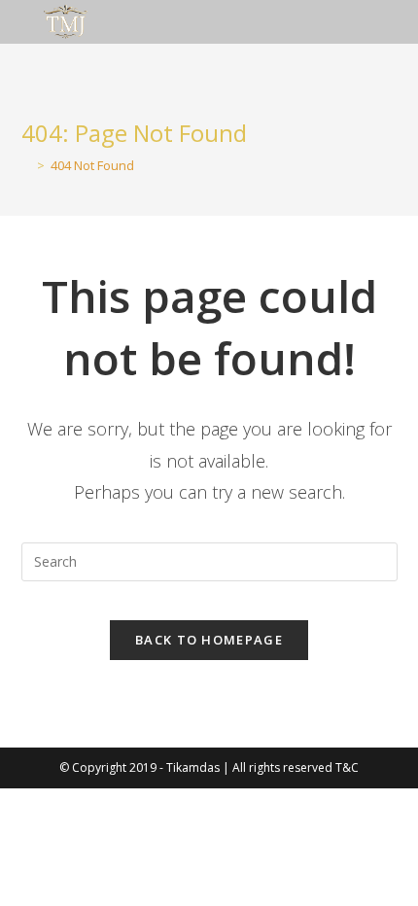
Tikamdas (193, 767)
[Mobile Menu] (397, 22)
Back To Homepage (209, 639)
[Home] (26, 165)
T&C (347, 767)
